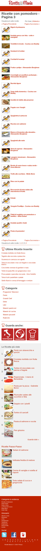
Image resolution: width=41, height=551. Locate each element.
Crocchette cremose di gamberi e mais (15, 268)
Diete (5, 302)
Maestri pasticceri (9, 308)
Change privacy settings (29, 544)
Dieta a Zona (4, 505)
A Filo (2, 519)
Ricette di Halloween (7, 502)
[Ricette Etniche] (20, 334)
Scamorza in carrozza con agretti (13, 259)
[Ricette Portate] (32, 334)
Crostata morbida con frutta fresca (13, 253)
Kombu (3, 527)
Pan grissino (19, 430)
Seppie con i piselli (22, 404)
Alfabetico (36, 21)
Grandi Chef (7, 298)
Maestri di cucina (9, 311)
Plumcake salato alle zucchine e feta (23, 396)
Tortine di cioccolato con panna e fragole (24, 369)
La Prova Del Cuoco (6, 507)
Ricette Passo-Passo (11, 446)
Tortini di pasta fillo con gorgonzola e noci (16, 271)
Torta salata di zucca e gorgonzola (22, 481)
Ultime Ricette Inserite (18, 249)
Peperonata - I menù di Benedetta (23, 378)
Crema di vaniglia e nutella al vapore (25, 471)
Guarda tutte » (33, 440)
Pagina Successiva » (32, 24)
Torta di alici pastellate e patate (12, 277)
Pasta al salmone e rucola (25, 421)
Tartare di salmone (20, 450)
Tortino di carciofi (21, 412)
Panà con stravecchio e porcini (24, 351)
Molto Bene (4, 508)
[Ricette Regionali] (7, 334)
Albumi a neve (5, 516)
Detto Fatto (4, 510)
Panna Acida (4, 525)
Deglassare (4, 524)
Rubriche (6, 318)
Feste (5, 295)
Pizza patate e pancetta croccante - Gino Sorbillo (18, 274)
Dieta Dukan (4, 503)
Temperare (4, 522)
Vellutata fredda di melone (24, 460)
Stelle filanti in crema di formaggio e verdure (16, 280)
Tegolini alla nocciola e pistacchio (13, 256)
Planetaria (4, 517)
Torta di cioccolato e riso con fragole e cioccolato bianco (18, 263)
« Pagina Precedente (8, 24)
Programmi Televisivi (11, 292)
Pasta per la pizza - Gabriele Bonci (26, 387)
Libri (4, 305)
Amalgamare (4, 520)
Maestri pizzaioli (9, 315)
